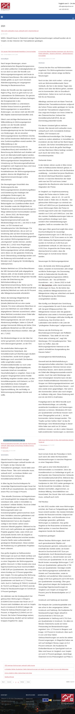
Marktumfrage (9, 677)
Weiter (22, 682)
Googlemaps (19, 698)
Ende (28, 682)
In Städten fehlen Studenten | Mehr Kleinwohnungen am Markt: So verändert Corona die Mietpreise (36, 669)
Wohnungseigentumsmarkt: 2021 (14, 440)
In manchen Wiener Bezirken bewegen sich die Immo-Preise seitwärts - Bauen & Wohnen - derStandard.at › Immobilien (56, 54)
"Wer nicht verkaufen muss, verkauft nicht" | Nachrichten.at (20, 31)
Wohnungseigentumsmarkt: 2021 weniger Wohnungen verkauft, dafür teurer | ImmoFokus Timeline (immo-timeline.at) (18, 446)
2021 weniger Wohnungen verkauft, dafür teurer (20, 665)
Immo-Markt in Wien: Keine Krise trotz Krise (18, 673)
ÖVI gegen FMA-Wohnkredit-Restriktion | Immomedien (18, 51)
